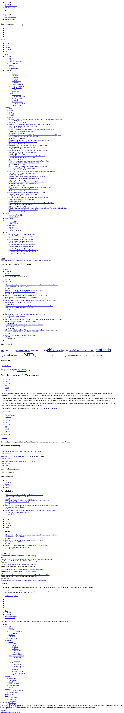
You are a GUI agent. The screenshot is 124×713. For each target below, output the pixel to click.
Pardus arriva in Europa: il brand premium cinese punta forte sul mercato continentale (27, 559)
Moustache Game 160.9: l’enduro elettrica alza (23, 194)
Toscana (83, 356)
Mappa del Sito (13, 638)
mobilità (21, 356)
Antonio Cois (21, 371)
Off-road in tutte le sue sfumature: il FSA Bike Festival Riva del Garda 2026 (24, 580)
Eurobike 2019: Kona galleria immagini (21, 241)
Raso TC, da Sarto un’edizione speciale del (22, 131)
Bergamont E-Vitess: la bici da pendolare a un (23, 152)
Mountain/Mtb (13, 680)
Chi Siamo (8, 2)
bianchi (7, 350)
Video (6, 696)
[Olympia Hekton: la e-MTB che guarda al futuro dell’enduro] (28, 182)
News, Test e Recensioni (16, 656)
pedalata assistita (41, 356)
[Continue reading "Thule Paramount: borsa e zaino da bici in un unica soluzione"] (24, 325)
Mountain (11, 114)
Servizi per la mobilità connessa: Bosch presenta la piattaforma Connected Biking (25, 575)
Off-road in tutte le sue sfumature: (24, 307)
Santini (59, 356)
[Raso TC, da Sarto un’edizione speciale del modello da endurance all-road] (32, 129)
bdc (2, 350)
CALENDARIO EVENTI (51, 408)
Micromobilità (16, 675)
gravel (6, 355)
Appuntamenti (9, 297)
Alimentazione (16, 664)
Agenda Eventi (9, 694)
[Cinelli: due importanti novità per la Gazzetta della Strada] (27, 156)
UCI (98, 356)
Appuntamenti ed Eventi (12, 275)
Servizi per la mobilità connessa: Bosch (21, 302)
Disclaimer (12, 635)
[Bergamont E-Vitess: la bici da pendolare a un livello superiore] (28, 150)
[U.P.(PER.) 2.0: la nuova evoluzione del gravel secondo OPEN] (29, 140)
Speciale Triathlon (17, 654)
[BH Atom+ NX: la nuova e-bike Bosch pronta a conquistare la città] (30, 187)
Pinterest (7, 527)
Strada (10, 109)
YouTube (7, 523)
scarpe (64, 356)
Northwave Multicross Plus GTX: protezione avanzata (21, 332)
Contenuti (8, 640)
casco (27, 350)
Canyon (13, 350)
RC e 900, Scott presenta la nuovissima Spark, (23, 173)
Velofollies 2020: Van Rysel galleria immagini (22, 251)
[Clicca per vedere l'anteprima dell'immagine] (13, 369)
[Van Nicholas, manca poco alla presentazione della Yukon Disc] (29, 161)
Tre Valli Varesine (10, 415)
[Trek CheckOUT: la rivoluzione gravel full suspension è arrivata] (29, 145)
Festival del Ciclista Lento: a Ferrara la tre (14, 461)
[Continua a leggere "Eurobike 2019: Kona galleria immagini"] (21, 239)
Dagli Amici (12, 701)
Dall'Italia (15, 647)
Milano (14, 356)
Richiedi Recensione (11, 6)
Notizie (7, 286)
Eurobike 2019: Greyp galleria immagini (21, 236)
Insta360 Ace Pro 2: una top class (15, 316)
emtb (60, 350)
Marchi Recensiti (10, 7)
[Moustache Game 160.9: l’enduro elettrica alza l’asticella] (27, 192)
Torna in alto (5, 465)
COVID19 (43, 350)
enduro (66, 351)
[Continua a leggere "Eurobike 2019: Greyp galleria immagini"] (22, 234)
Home (6, 269)
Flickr (6, 51)
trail (88, 356)
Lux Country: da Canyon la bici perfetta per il (22, 168)
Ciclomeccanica (17, 668)
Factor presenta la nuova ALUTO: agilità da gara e (24, 136)
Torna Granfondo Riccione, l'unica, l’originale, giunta (17, 451)
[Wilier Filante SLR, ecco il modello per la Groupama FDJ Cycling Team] (31, 203)
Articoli (11, 642)
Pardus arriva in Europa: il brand (19, 286)
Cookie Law (12, 636)
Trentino (93, 356)
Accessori (15, 659)
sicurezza (71, 356)
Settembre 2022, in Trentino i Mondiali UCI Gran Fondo (18, 456)
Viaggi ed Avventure (18, 673)
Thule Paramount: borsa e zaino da (15, 326)
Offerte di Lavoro (17, 671)
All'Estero (15, 649)
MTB (29, 354)
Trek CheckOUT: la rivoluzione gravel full (22, 147)
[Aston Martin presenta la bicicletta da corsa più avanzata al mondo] (29, 124)
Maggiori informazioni (7, 712)
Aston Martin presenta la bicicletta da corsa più (23, 126)
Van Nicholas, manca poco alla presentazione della (24, 163)
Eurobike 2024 (13, 692)
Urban (10, 112)
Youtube (7, 47)
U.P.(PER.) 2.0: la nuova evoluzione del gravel (23, 142)
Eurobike (73, 350)
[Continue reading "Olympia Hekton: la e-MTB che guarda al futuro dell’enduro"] (24, 290)
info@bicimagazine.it (11, 596)
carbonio (20, 350)
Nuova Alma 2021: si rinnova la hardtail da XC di (24, 178)
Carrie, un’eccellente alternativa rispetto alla (22, 199)
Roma (54, 356)
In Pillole (15, 645)
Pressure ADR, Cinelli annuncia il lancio (21, 121)
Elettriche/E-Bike (14, 685)
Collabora (8, 4)
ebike (52, 349)
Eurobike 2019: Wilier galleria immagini (21, 246)
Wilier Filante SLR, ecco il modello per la (21, 204)
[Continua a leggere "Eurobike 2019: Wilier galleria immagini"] (22, 244)
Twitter (7, 45)
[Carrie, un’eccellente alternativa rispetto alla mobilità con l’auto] (29, 197)
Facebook (8, 43)
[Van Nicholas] (6, 366)
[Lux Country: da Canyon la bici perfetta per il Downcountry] (28, 166)
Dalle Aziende (16, 650)
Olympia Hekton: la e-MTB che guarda (23, 292)
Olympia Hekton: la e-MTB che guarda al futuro (23, 183)
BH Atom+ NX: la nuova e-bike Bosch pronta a (23, 189)
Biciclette (7, 676)
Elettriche (11, 116)
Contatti (11, 628)
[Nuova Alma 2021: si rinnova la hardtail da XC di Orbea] (27, 176)
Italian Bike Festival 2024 (16, 690)
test (78, 356)
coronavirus (34, 351)
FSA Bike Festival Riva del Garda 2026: (26, 297)
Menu (3, 258)
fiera (80, 350)
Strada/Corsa (12, 678)
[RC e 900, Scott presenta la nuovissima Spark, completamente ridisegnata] (32, 171)
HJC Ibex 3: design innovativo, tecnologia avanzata (20, 321)
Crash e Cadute (13, 699)
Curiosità (15, 670)
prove (50, 356)
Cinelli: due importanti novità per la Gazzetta (22, 157)
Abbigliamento (17, 657)
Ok (1, 710)
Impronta (17, 712)
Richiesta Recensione (15, 631)
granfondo (102, 349)
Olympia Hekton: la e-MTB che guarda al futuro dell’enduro (19, 564)
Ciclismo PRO (13, 697)
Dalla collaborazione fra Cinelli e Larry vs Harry (23, 210)
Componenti (16, 661)
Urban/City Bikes (14, 683)
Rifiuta (4, 710)
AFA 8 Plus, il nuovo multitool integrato (17, 337)
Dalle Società (16, 652)
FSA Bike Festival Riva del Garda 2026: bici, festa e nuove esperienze (22, 569)
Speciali (11, 117)
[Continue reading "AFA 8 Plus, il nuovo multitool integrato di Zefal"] (20, 335)
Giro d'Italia (87, 350)
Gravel (11, 110)
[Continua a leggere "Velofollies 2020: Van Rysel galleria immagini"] (23, 250)
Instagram (8, 49)
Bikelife (7, 273)
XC (101, 356)
